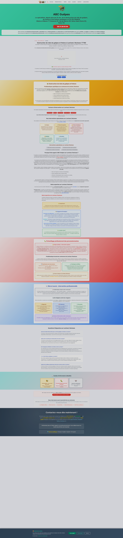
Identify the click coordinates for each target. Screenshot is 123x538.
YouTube (62, 421)
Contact (79, 1)
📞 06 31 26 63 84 (61, 26)
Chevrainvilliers (59, 404)
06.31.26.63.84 (70, 416)
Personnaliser (80, 533)
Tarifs (65, 1)
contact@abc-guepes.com (49, 417)
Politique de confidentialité (42, 535)
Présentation (58, 1)
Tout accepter (72, 533)
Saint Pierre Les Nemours (79, 404)
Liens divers (86, 1)
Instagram (80, 419)
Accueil (51, 1)
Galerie (74, 1)
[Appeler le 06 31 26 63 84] (48, 2)
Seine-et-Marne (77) (41, 40)
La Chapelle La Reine (43, 404)
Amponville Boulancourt (68, 404)
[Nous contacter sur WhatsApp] (45, 2)
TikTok (58, 421)
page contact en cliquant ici (66, 417)
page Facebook (73, 419)
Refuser (87, 533)
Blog (69, 1)
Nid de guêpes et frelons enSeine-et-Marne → (61, 394)
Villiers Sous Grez (52, 404)
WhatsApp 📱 (79, 416)
